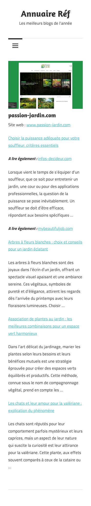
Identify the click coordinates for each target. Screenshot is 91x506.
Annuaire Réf (45, 13)
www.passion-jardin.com (48, 125)
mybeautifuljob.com (55, 228)
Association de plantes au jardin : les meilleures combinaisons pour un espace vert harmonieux (43, 326)
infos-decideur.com (55, 158)
